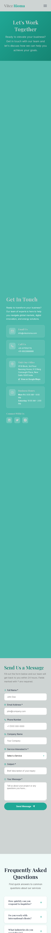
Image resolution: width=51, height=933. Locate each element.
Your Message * (14, 779)
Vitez (14, 5)
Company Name (14, 734)
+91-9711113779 (25, 348)
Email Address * (15, 705)
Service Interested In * (18, 749)
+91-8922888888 (26, 351)
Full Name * (12, 690)
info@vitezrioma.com (27, 333)
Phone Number (14, 719)
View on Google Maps (30, 379)
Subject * (11, 764)
